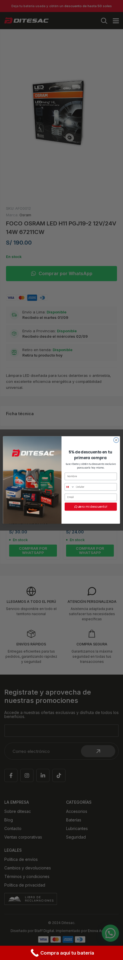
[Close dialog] (116, 440)
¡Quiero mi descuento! (90, 507)
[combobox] (69, 487)
